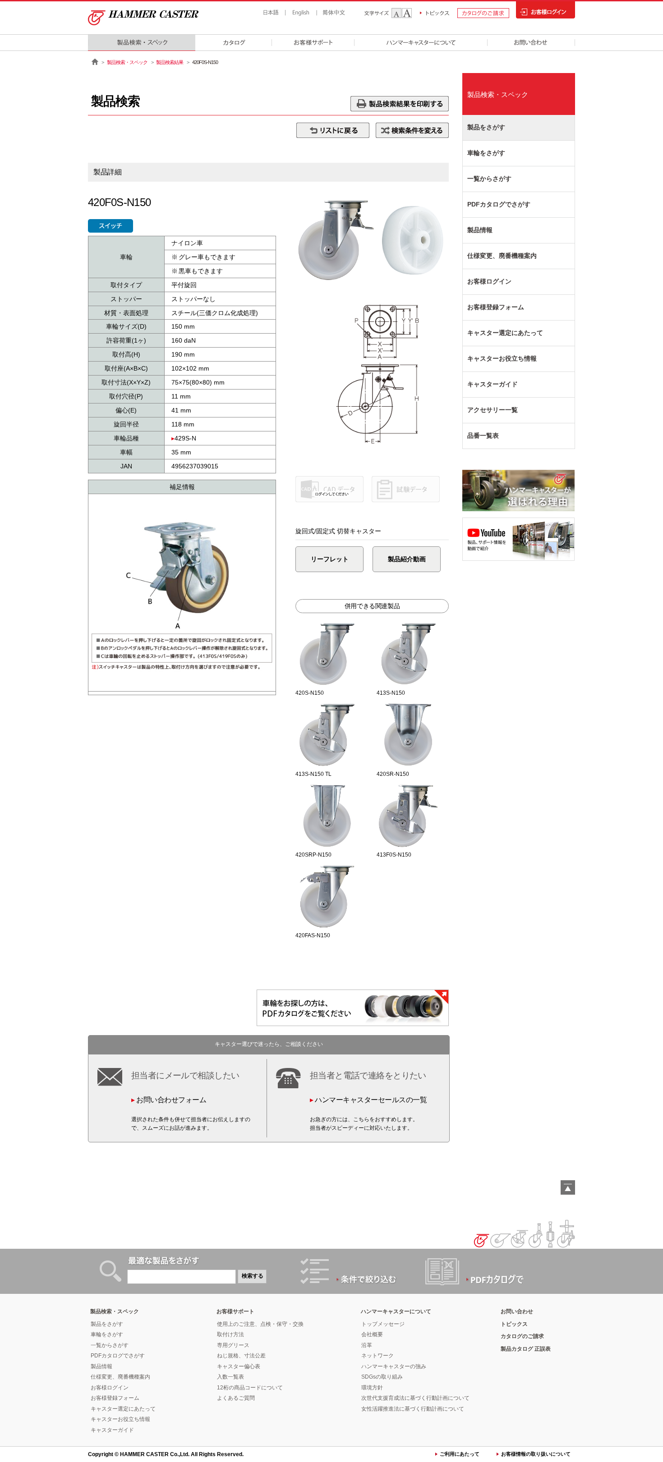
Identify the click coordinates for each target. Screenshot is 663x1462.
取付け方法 (230, 1334)
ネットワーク (377, 1355)
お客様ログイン (489, 281)
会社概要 (372, 1334)
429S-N (185, 438)
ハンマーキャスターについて (396, 1311)
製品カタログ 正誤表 (526, 1349)
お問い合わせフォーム (171, 1100)
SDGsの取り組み (382, 1377)
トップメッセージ (383, 1324)
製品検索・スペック (127, 62)
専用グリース (233, 1345)
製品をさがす (486, 127)
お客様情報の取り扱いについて (536, 1454)
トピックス (514, 1324)
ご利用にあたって (459, 1454)
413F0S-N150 (394, 855)
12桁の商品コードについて (250, 1387)
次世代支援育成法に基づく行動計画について (415, 1398)
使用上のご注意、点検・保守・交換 (260, 1324)
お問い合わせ (517, 1311)
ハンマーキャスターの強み (393, 1366)
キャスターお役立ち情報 (502, 358)
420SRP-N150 (313, 855)
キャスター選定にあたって (505, 332)
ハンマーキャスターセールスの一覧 (371, 1100)
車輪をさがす (486, 152)
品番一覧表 (483, 435)
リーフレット (330, 559)
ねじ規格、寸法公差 (241, 1355)
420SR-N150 (393, 774)
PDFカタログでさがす (498, 204)
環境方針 (372, 1387)
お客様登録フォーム (495, 307)
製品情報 (480, 230)
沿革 (366, 1345)
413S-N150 (391, 693)
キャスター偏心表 (238, 1366)
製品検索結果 (169, 62)
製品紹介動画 (407, 559)
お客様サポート (235, 1311)
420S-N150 (309, 693)
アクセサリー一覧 (492, 409)
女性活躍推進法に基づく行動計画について (412, 1409)
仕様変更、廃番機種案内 (502, 255)
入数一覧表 (230, 1377)
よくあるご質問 (236, 1398)
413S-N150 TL (313, 774)
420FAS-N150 (312, 935)
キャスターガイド (492, 384)
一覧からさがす (489, 178)
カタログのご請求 (522, 1336)
